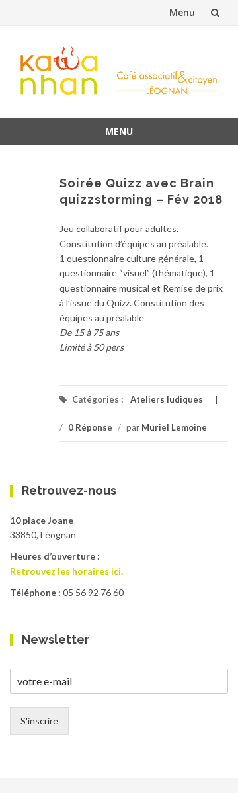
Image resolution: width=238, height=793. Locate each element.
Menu (182, 12)
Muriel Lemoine (174, 427)
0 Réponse (90, 427)
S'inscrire (39, 720)
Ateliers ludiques (166, 399)
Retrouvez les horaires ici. (66, 571)
